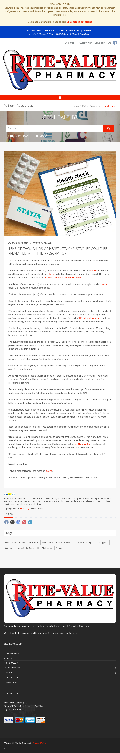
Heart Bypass (101, 542)
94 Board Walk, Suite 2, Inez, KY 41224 (47, 30)
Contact (8, 672)
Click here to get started (79, 21)
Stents (59, 548)
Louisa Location (11, 653)
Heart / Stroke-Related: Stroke (56, 542)
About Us (8, 658)
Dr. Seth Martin (82, 443)
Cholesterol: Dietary (82, 542)
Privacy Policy (11, 682)
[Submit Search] (108, 128)
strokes (94, 270)
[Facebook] (115, 43)
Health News (21, 135)
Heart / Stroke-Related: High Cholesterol (34, 548)
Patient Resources (91, 106)
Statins (8, 548)
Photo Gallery (11, 663)
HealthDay (24, 508)
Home (76, 106)
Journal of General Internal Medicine (63, 277)
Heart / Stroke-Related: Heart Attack (21, 542)
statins (51, 274)
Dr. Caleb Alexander (89, 317)
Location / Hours (103, 43)
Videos (43, 135)
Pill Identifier (85, 43)
